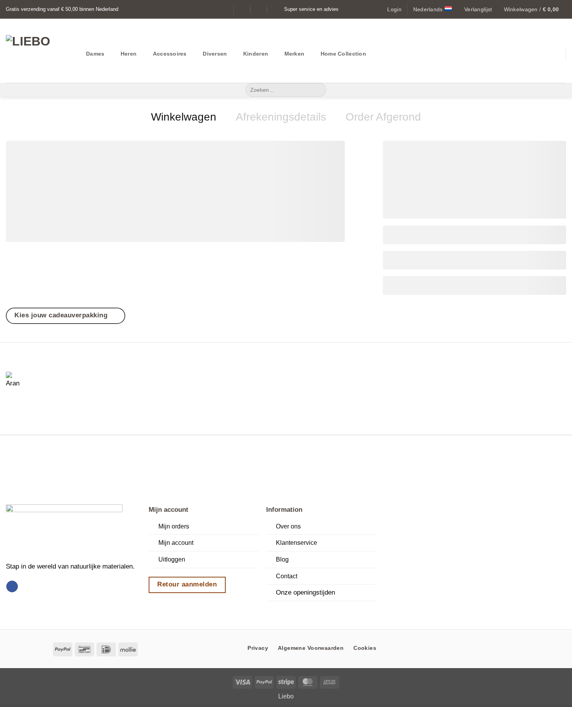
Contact (286, 576)
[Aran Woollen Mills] (15, 381)
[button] (394, 9)
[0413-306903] (275, 9)
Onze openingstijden (305, 592)
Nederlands (428, 9)
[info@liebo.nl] (243, 9)
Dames (95, 54)
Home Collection (343, 54)
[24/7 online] (259, 9)
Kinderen (255, 54)
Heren (129, 54)
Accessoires (170, 54)
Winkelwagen (183, 117)
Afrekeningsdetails (281, 117)
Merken (294, 54)
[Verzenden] (318, 90)
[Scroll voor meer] (285, 610)
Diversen (215, 54)
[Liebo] (40, 51)
